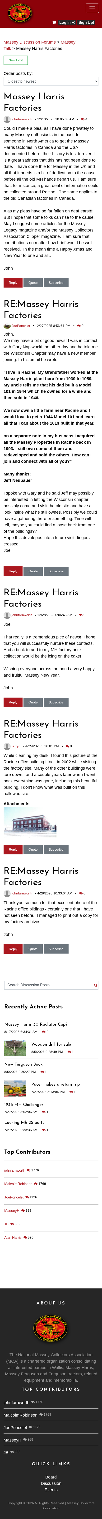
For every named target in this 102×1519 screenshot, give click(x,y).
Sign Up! (86, 22)
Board (51, 1477)
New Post (16, 60)
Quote (33, 282)
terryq (15, 746)
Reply (13, 282)
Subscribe (56, 282)
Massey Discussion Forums (30, 42)
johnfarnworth (21, 119)
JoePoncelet (20, 326)
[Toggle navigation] (92, 8)
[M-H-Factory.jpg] (30, 822)
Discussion (51, 1483)
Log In (65, 22)
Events (51, 1489)
